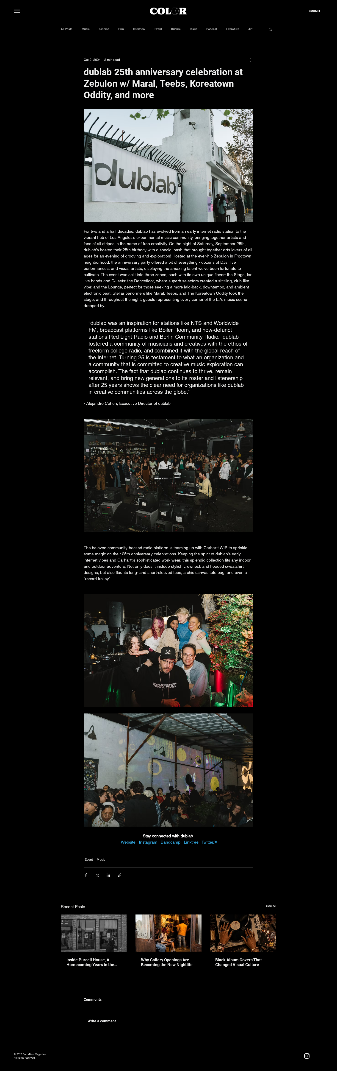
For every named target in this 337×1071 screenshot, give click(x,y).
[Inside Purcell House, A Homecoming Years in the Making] (94, 933)
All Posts (66, 29)
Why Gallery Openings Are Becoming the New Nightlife (167, 962)
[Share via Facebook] (86, 875)
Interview (139, 29)
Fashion (104, 29)
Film (121, 29)
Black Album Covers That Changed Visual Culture (238, 962)
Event (158, 29)
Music (86, 29)
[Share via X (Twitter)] (97, 875)
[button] (270, 29)
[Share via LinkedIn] (108, 875)
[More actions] (250, 59)
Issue (193, 29)
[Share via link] (119, 875)
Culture (176, 29)
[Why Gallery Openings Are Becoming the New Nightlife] (168, 933)
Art (250, 29)
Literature (232, 29)
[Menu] (17, 11)
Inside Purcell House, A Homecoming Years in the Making (90, 962)
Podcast (211, 29)
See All (271, 906)
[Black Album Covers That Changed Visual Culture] (243, 933)
